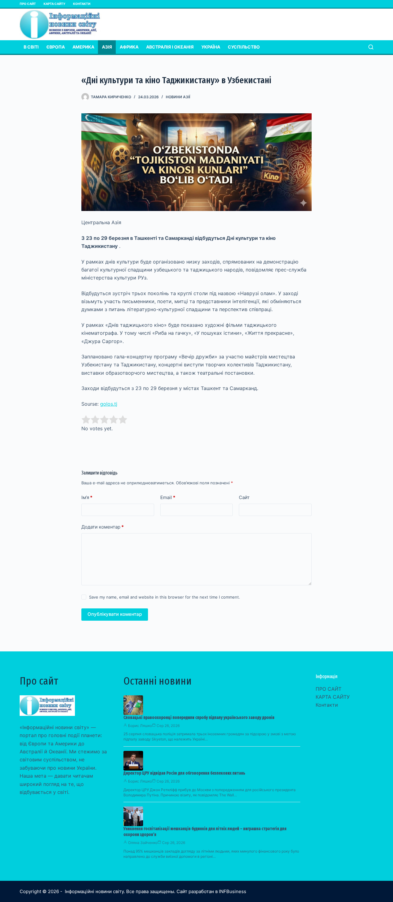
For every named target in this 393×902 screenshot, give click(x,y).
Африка (129, 46)
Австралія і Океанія (170, 46)
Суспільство (244, 46)
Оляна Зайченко (143, 842)
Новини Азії (178, 97)
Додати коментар (102, 527)
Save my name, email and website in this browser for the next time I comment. (164, 597)
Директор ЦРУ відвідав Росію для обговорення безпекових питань (184, 773)
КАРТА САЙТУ (54, 4)
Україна (210, 46)
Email (167, 497)
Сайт (244, 497)
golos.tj (108, 404)
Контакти (81, 4)
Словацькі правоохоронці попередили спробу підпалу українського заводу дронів (198, 717)
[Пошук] (370, 47)
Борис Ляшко (140, 725)
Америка (83, 46)
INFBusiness (232, 891)
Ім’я (86, 497)
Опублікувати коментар (115, 614)
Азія (107, 46)
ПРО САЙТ (28, 4)
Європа (55, 46)
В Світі (31, 46)
